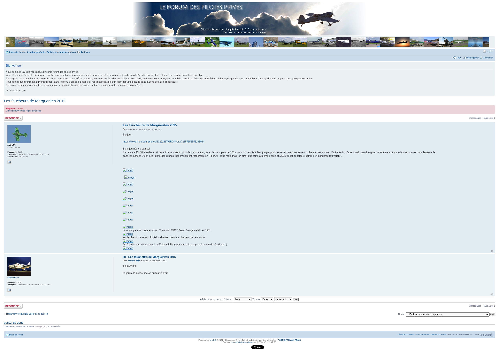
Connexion (488, 58)
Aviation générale (36, 52)
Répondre (8, 117)
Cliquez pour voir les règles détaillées (23, 111)
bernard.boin (134, 261)
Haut (492, 251)
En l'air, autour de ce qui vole (61, 52)
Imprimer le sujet (484, 51)
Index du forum (17, 52)
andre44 (131, 129)
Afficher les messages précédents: (217, 299)
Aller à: (401, 314)
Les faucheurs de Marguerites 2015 (34, 101)
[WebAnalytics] (243, 349)
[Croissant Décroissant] (286, 299)
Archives (85, 52)
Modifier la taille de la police (490, 51)
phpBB (213, 340)
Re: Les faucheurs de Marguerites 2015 (149, 256)
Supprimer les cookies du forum (431, 334)
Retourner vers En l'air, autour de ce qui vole (27, 314)
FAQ (459, 58)
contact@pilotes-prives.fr (243, 342)
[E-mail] (9, 162)
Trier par (256, 299)
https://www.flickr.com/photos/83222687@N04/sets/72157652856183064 (163, 141)
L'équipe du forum (405, 334)
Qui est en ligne (13, 323)
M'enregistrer (472, 58)
